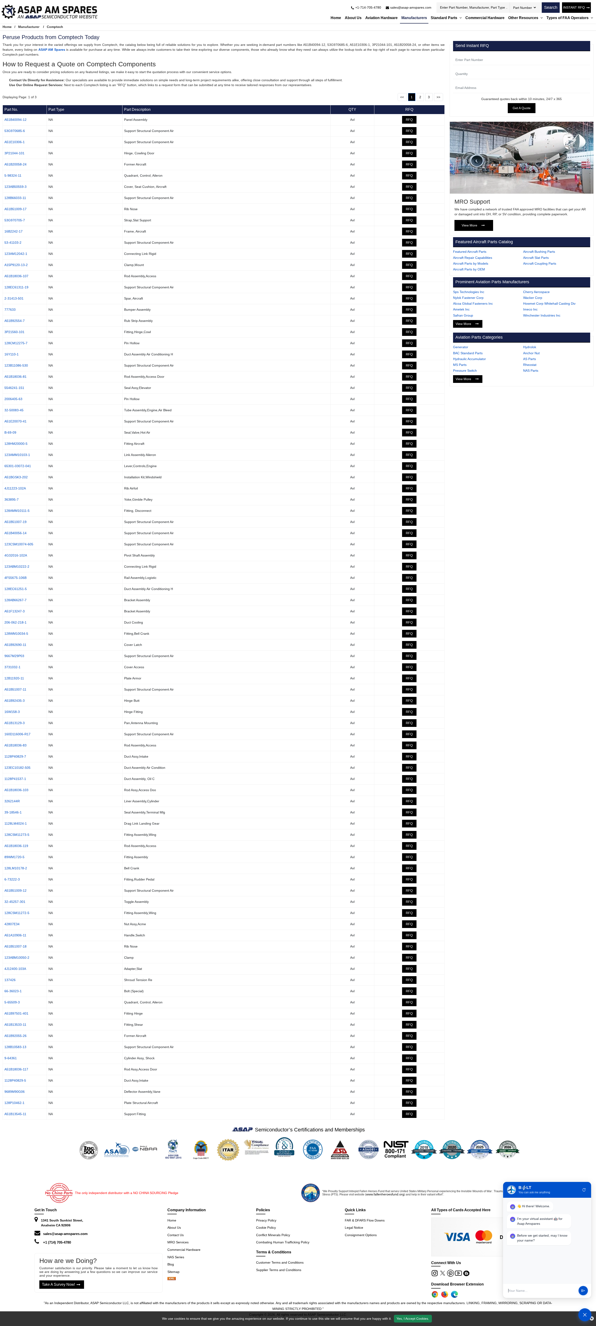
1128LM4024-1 (15, 823)
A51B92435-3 (14, 700)
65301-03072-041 (17, 466)
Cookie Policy (266, 1227)
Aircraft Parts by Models (470, 263)
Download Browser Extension (457, 1284)
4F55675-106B (15, 578)
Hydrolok (529, 347)
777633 (10, 309)
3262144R (12, 801)
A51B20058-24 (15, 164)
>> (438, 97)
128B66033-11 (15, 198)
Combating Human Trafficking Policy (282, 1242)
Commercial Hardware (485, 18)
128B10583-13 (15, 1047)
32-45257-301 (14, 902)
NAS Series (175, 1257)
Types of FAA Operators (567, 18)
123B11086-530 (16, 365)
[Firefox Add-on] (444, 1294)
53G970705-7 (14, 220)
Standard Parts (444, 18)
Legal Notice (354, 1227)
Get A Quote (522, 108)
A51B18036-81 (15, 376)
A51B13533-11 (15, 1024)
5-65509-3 (12, 1002)
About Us (353, 18)
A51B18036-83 (15, 745)
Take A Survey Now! (58, 1284)
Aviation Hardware (381, 18)
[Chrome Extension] (435, 1294)
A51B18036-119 (16, 846)
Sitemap (175, 1272)
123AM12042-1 (15, 254)
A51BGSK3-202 (16, 477)
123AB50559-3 (15, 187)
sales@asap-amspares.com (65, 1234)
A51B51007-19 (15, 522)
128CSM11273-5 (16, 835)
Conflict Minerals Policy (273, 1235)
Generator (460, 347)
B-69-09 (10, 432)
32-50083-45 (14, 410)
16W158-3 (12, 712)
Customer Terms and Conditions (280, 1262)
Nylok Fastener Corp (468, 298)
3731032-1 (12, 667)
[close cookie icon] (592, 1318)
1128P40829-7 (15, 756)
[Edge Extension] (454, 1294)
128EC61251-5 (15, 589)
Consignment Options (361, 1235)
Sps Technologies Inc (468, 292)
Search (550, 7)
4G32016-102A (15, 555)
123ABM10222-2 (16, 566)
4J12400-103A (15, 969)
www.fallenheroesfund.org (385, 1194)
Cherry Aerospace (536, 292)
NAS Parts (530, 370)
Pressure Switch (465, 370)
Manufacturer (28, 27)
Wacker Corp (532, 298)
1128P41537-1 (15, 779)
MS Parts (460, 365)
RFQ (409, 119)
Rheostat (529, 365)
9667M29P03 (14, 656)
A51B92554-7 (14, 321)
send (583, 1290)
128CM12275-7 (15, 343)
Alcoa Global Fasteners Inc (473, 303)
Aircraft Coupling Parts (539, 263)
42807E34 (12, 924)
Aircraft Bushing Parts (539, 251)
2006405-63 (13, 399)
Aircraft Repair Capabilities (472, 258)
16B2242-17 (13, 231)
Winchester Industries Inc (541, 315)
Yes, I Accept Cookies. (412, 1318)
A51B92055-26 (15, 1036)
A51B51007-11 (15, 689)
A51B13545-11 (15, 1114)
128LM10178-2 (15, 868)
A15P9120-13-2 (16, 265)
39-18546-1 (13, 812)
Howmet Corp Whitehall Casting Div (549, 303)
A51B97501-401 (16, 1013)
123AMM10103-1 (17, 455)
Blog (170, 1264)
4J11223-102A (15, 488)
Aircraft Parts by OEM (469, 269)
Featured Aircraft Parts (469, 251)
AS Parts (529, 359)
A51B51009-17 (15, 209)
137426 (10, 980)
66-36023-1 (13, 991)
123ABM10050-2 (16, 957)
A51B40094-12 (15, 119)
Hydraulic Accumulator (469, 359)
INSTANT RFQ (574, 7)
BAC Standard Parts (468, 353)
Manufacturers (414, 18)
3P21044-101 (14, 153)
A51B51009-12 (15, 890)
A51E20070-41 (15, 421)
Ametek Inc (461, 309)
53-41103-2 (12, 242)
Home (336, 18)
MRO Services (178, 1242)
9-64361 (10, 1058)
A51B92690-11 (15, 645)
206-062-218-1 (15, 622)
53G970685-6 (14, 131)
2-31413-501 (14, 298)
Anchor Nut (531, 353)
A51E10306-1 (14, 142)
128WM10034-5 (16, 633)
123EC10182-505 (17, 767)
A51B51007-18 (15, 946)
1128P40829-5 (15, 1080)
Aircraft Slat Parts (536, 258)
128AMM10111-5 (17, 511)
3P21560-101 (14, 332)
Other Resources (523, 18)
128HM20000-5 (15, 443)
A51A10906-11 (15, 935)
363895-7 (11, 499)
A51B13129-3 (14, 723)
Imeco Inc (530, 309)
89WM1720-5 (14, 857)
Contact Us (175, 1235)
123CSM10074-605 (18, 544)
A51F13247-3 (14, 611)
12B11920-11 (14, 678)
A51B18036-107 (16, 276)
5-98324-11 (12, 175)
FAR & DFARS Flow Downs (365, 1220)
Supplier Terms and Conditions (278, 1270)
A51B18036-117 (16, 1069)
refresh (584, 1190)
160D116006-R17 (17, 734)
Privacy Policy (266, 1220)
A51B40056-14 (15, 533)
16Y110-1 (11, 354)
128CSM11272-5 (16, 913)
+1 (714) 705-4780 (57, 1242)
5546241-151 (14, 388)
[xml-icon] (171, 1279)
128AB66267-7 (15, 600)
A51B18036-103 (16, 790)
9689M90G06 (14, 1091)
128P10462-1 (14, 1103)
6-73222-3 (12, 879)
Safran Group (463, 315)
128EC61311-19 (16, 287)
